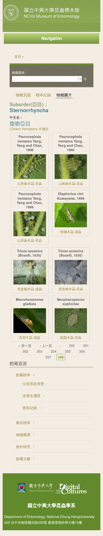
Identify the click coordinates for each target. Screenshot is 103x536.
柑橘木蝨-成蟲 (70, 231)
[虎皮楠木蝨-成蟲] (29, 283)
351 (86, 345)
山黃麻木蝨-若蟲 (29, 183)
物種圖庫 (23, 434)
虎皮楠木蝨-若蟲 (70, 288)
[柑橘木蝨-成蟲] (71, 225)
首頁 (17, 56)
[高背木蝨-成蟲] (29, 331)
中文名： (16, 117)
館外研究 (23, 446)
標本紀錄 (43, 95)
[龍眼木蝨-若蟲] (71, 331)
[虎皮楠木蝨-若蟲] (71, 283)
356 (82, 351)
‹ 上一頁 (46, 345)
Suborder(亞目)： (29, 104)
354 (54, 351)
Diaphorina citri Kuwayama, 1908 (70, 195)
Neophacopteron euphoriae (71, 301)
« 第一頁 (24, 345)
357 (48, 357)
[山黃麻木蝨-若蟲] (29, 177)
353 (39, 351)
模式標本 (23, 422)
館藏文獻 (23, 458)
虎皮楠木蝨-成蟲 (29, 288)
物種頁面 (23, 95)
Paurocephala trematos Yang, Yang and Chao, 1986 (30, 143)
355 (68, 351)
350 (72, 345)
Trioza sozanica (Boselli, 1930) (29, 253)
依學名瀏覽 (31, 395)
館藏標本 (23, 374)
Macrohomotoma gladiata (29, 301)
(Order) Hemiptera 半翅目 (29, 128)
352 (25, 351)
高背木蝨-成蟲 (29, 337)
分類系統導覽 (33, 383)
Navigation (51, 38)
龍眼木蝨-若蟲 (70, 337)
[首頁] (42, 20)
